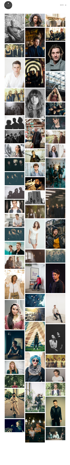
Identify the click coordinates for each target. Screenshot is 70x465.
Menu (62, 5)
